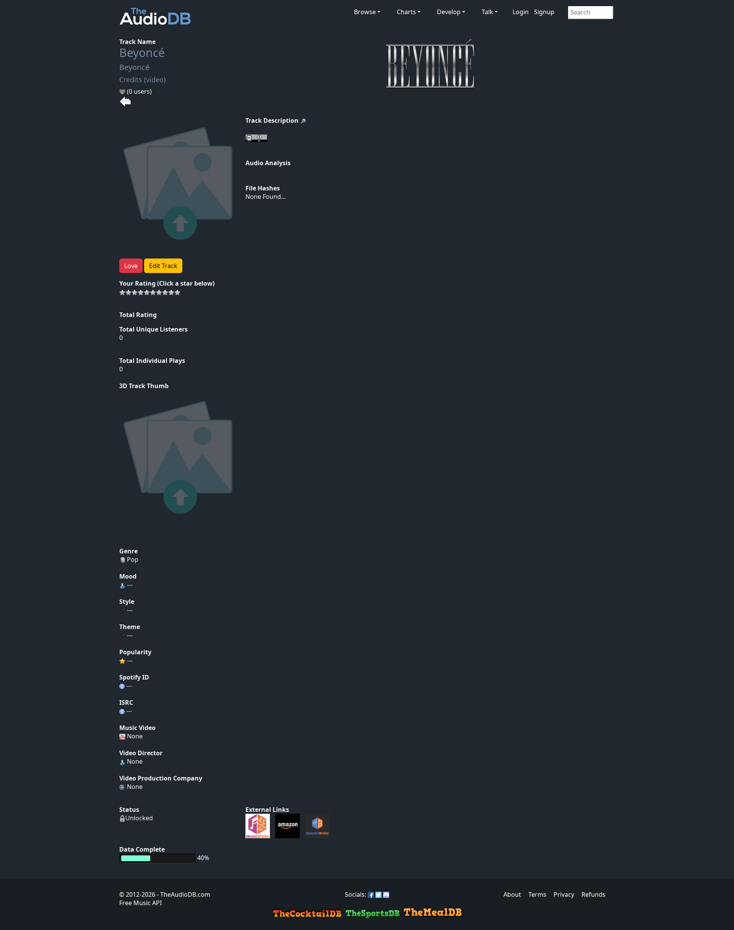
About (512, 894)
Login (521, 12)
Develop (449, 12)
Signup (544, 12)
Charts (406, 12)
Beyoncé (142, 52)
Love (131, 266)
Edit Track (163, 266)
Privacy (564, 894)
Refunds (593, 894)
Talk (487, 12)
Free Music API (140, 903)
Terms (537, 894)
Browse (365, 12)
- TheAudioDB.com (182, 894)
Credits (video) (142, 79)
